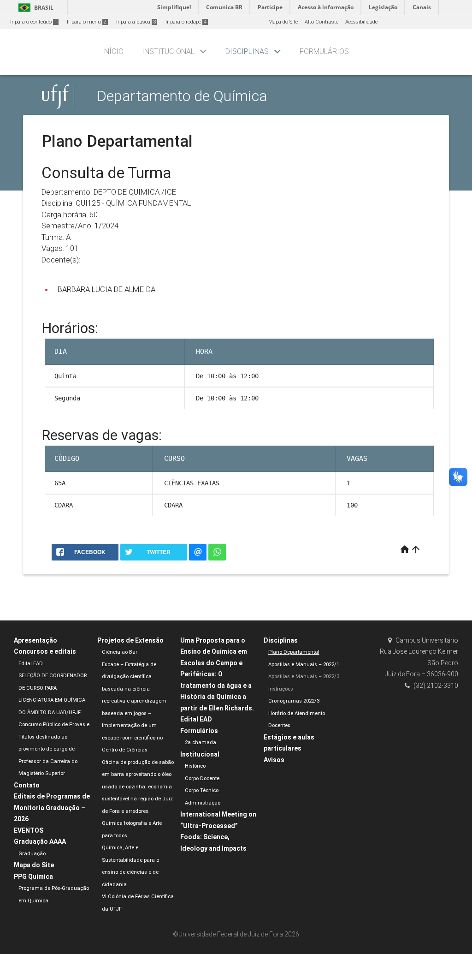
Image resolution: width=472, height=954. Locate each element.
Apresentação (35, 640)
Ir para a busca (136, 22)
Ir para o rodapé (185, 22)
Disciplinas (247, 51)
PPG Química (33, 876)
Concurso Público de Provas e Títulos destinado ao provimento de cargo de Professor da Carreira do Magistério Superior (53, 748)
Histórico (195, 766)
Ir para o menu (86, 22)
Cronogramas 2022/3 (293, 701)
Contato (27, 785)
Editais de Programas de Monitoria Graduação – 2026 (52, 808)
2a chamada (200, 742)
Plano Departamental (293, 652)
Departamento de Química (182, 96)
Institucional (168, 51)
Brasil (34, 8)
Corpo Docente (202, 778)
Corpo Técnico (201, 790)
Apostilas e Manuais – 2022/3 (303, 677)
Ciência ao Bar (119, 652)
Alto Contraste (321, 22)
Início (113, 51)
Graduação (32, 854)
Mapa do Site (283, 22)
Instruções (280, 689)
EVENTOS (28, 830)
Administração (202, 803)
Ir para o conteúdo (33, 22)
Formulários (324, 51)
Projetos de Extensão (130, 640)
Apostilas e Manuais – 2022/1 (303, 665)
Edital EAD (30, 664)
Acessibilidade (361, 22)
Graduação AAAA (40, 841)
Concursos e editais (45, 651)
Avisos (274, 759)
